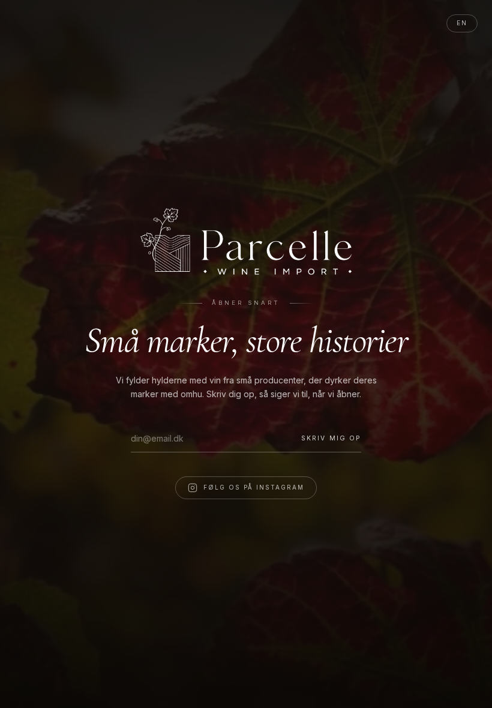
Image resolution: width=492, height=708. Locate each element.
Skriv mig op (331, 438)
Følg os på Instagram (253, 487)
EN (462, 23)
